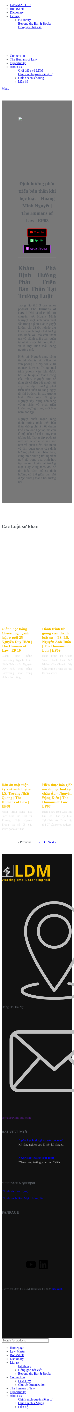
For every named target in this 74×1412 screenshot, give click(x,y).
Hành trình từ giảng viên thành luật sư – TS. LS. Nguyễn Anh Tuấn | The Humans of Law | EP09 (56, 639)
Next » (52, 842)
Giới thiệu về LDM (30, 70)
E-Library (24, 20)
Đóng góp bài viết (30, 27)
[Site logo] (12, 48)
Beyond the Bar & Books (34, 23)
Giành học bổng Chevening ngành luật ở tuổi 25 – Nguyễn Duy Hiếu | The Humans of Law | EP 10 (17, 639)
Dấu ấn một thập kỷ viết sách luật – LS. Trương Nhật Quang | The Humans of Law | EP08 (16, 795)
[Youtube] (31, 1264)
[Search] (67, 1340)
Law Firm (24, 1381)
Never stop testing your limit (36, 1157)
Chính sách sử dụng (31, 78)
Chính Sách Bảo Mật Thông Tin (23, 1198)
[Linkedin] (43, 1264)
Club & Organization (31, 1384)
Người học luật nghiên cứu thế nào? (40, 1140)
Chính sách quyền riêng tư (35, 74)
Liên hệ (23, 81)
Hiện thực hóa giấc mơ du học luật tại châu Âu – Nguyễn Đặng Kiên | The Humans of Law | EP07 (57, 795)
